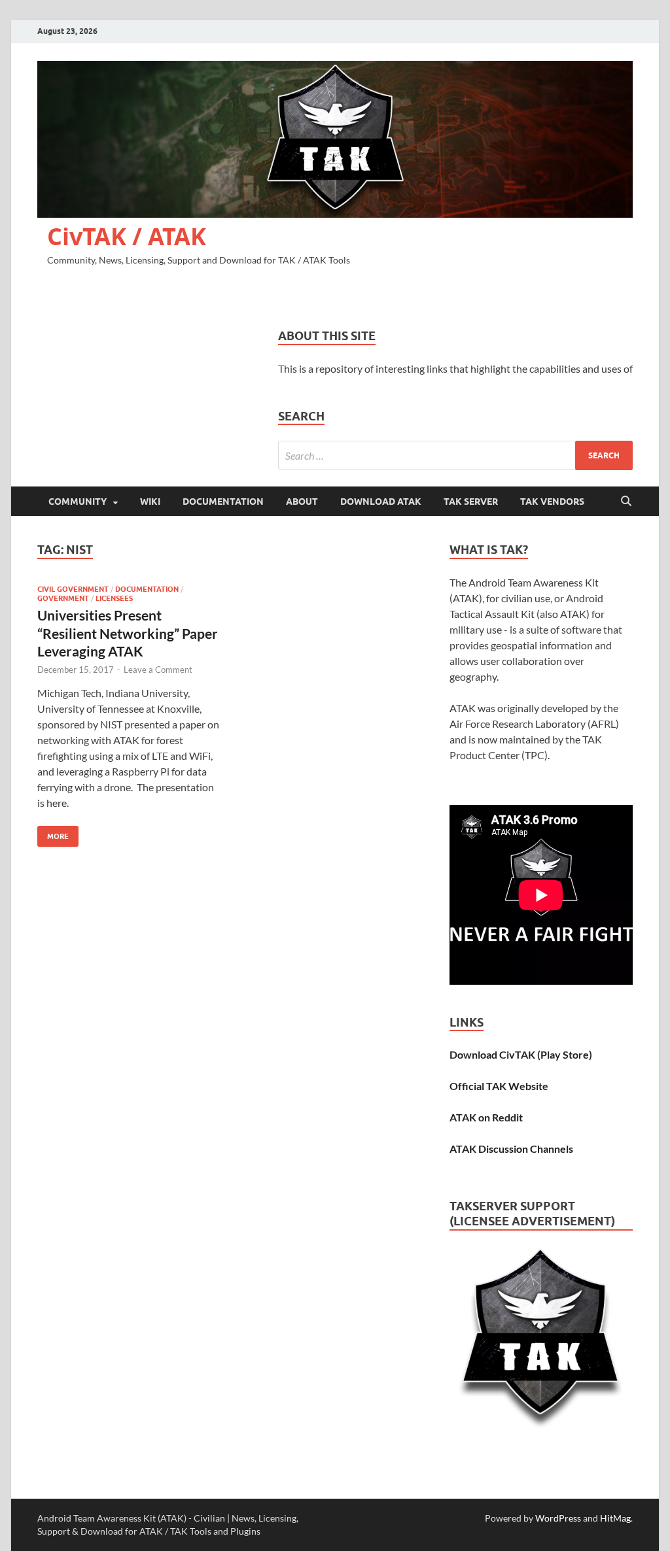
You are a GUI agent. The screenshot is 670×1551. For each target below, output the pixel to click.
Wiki (150, 501)
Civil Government (73, 589)
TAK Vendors (552, 501)
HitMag (615, 1518)
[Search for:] (455, 455)
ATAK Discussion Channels (511, 1148)
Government (63, 598)
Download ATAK (380, 501)
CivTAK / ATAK (126, 236)
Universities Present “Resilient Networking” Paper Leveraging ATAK (127, 633)
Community (77, 501)
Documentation (223, 501)
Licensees (114, 598)
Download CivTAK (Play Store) (521, 1054)
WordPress (558, 1518)
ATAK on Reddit (486, 1117)
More (53, 833)
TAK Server (471, 501)
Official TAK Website (499, 1086)
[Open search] (626, 501)
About (302, 501)
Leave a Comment (158, 669)
